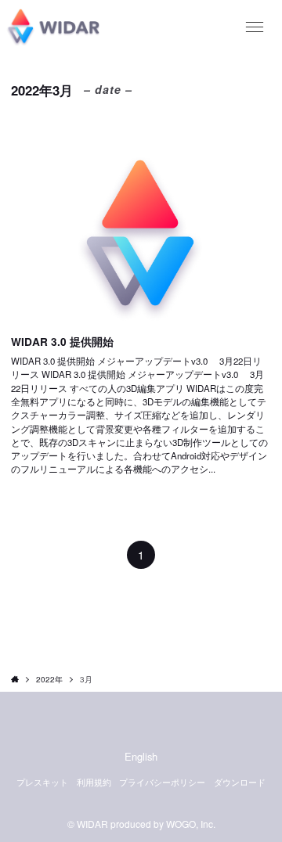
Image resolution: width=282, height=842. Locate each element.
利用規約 (94, 782)
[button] (254, 27)
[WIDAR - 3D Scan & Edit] (52, 27)
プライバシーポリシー (162, 782)
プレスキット (42, 782)
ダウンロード (240, 782)
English (141, 756)
